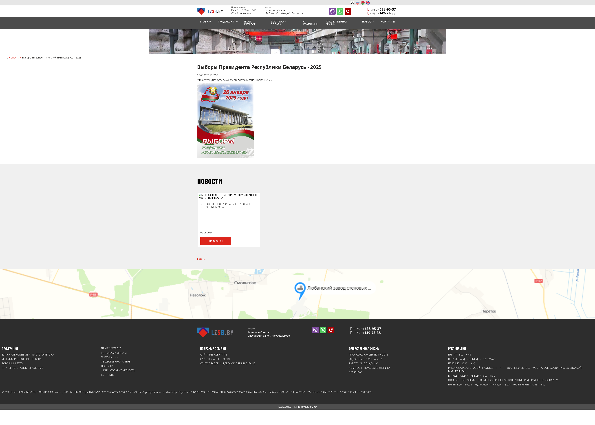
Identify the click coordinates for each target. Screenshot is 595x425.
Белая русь (356, 372)
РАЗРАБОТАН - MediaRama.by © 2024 (297, 406)
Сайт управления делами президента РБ (227, 363)
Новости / (15, 57)
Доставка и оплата (279, 23)
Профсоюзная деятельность (368, 354)
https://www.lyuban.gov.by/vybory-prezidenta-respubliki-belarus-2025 (234, 80)
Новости (368, 21)
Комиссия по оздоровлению (369, 367)
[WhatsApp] (340, 11)
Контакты (388, 21)
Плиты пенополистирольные (22, 367)
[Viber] (332, 11)
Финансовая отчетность (118, 370)
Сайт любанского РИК (215, 359)
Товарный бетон (13, 363)
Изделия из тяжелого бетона (22, 359)
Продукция (226, 21)
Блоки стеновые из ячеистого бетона (28, 354)
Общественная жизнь (336, 23)
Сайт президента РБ (213, 354)
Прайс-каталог (250, 23)
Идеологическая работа (365, 359)
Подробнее (216, 241)
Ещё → (201, 258)
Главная (206, 21)
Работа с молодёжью (363, 363)
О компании (310, 23)
